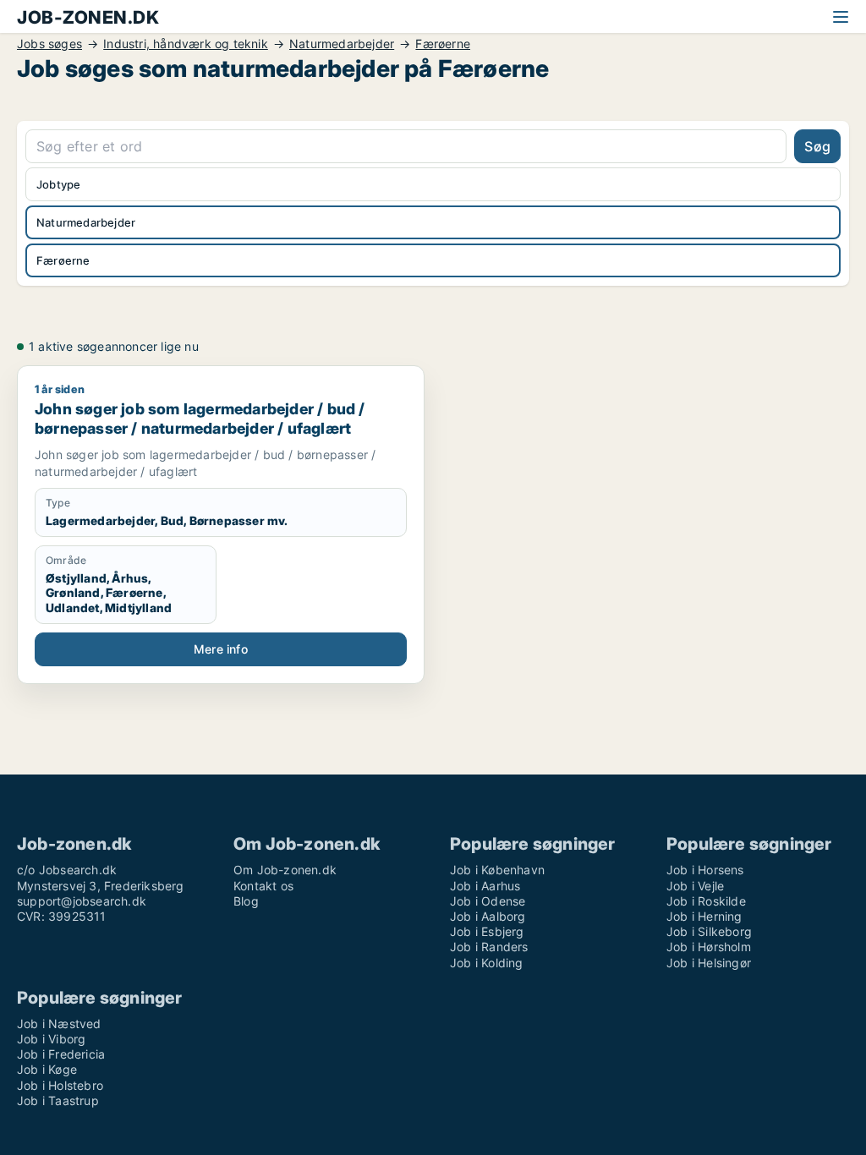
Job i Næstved (59, 1023)
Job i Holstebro (60, 1085)
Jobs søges (49, 44)
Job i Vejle (695, 886)
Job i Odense (487, 901)
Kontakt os (263, 886)
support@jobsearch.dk (81, 901)
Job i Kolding (486, 962)
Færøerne (442, 44)
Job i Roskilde (706, 901)
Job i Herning (704, 916)
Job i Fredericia (61, 1054)
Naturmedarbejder (341, 44)
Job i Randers (489, 946)
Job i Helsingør (708, 962)
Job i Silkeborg (709, 931)
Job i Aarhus (485, 886)
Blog (246, 901)
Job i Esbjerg (487, 931)
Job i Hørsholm (708, 946)
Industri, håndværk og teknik (185, 44)
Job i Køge (47, 1069)
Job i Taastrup (58, 1100)
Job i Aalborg (488, 916)
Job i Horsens (705, 869)
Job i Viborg (51, 1039)
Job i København (497, 869)
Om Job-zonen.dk (285, 869)
